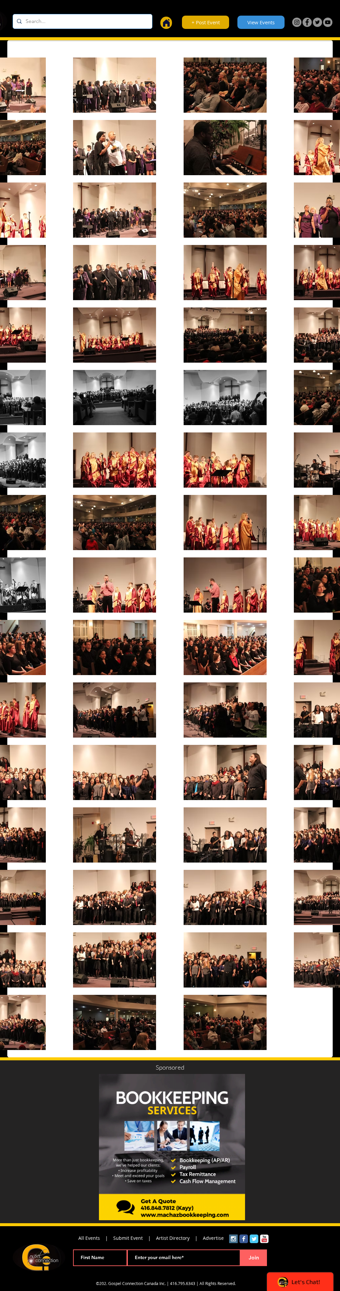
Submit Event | (134, 1238)
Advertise (213, 1238)
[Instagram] (296, 22)
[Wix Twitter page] (254, 1238)
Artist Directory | (179, 1238)
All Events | (95, 1238)
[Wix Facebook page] (243, 1238)
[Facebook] (307, 22)
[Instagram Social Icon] (233, 1238)
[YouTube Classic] (264, 1238)
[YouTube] (327, 22)
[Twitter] (317, 22)
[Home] (166, 23)
